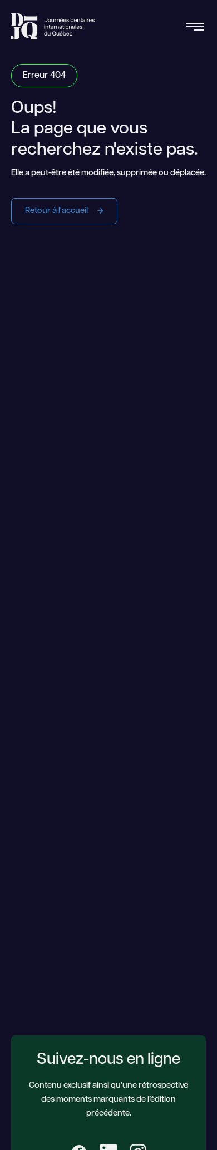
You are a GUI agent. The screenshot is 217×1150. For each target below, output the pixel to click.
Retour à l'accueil (57, 211)
